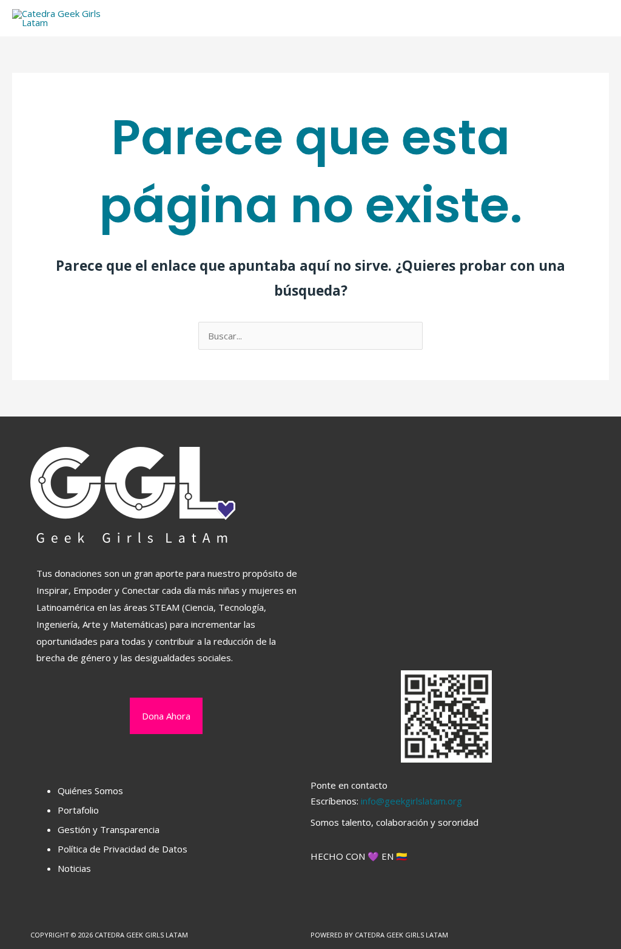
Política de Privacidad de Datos (122, 849)
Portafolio (78, 810)
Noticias (74, 868)
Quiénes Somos (90, 790)
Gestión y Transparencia (108, 829)
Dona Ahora (166, 716)
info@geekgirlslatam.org (411, 801)
